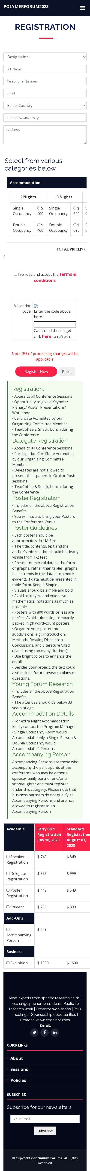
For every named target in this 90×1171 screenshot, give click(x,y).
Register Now (36, 371)
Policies (18, 1080)
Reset (67, 371)
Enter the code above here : (52, 314)
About (16, 1058)
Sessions (19, 1069)
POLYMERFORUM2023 (25, 6)
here (46, 336)
